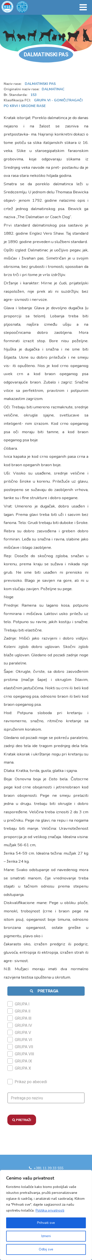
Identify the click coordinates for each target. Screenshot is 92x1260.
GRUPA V (23, 1032)
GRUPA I (22, 1003)
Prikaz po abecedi (31, 1081)
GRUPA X (23, 1068)
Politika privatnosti (50, 1210)
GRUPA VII (24, 1046)
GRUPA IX (23, 1061)
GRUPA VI (23, 1039)
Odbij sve (46, 1249)
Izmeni (46, 1236)
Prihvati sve (46, 1222)
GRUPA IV (23, 1025)
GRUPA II (22, 1011)
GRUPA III (23, 1018)
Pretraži (23, 1120)
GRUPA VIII (24, 1053)
